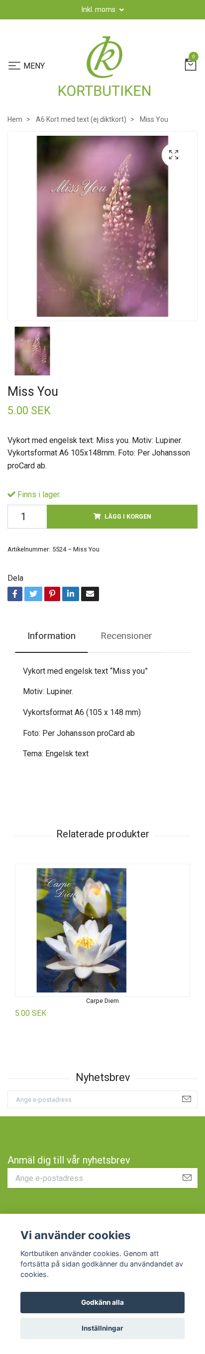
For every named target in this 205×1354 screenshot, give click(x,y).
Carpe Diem (102, 1000)
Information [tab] (51, 635)
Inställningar (102, 1328)
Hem (14, 119)
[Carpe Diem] (102, 930)
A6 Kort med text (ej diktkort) (81, 119)
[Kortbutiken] (104, 66)
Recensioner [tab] (126, 635)
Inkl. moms (99, 9)
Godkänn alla (102, 1302)
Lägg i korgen (127, 516)
